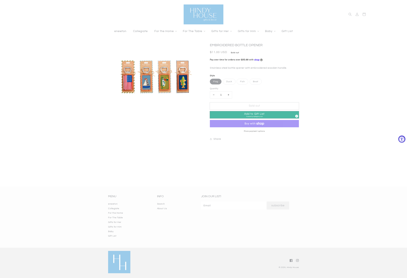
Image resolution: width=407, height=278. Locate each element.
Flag (215, 81)
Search (161, 204)
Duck (229, 81)
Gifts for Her (114, 222)
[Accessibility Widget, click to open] (401, 139)
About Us (162, 208)
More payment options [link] (254, 131)
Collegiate (113, 208)
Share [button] (217, 139)
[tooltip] (296, 116)
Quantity (214, 88)
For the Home (115, 213)
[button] (165, 31)
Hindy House (293, 267)
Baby (111, 231)
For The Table (115, 218)
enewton (112, 204)
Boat (255, 81)
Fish (242, 81)
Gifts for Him (115, 227)
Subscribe (277, 205)
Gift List (112, 236)
